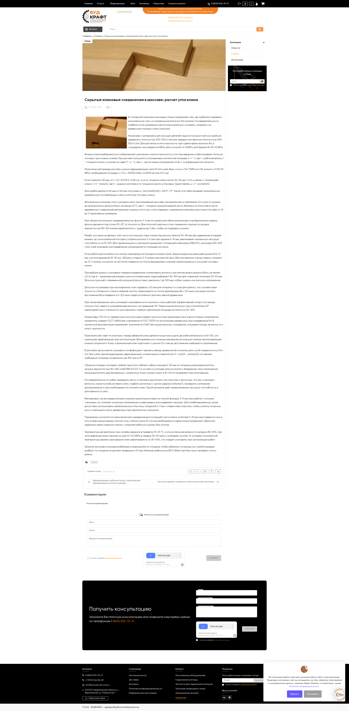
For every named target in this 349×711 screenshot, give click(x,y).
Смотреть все (180, 698)
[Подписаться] (262, 81)
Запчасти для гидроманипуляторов (194, 684)
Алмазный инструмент (187, 693)
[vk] (224, 697)
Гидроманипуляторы (186, 680)
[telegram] (230, 697)
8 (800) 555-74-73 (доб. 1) (180, 18)
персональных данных (222, 640)
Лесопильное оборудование (190, 675)
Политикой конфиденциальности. (304, 686)
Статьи (87, 41)
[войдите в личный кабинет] (256, 3)
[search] (259, 29)
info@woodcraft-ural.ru (180, 21)
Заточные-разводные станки (190, 689)
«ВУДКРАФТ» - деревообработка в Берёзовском (114, 707)
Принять (294, 694)
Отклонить (312, 694)
